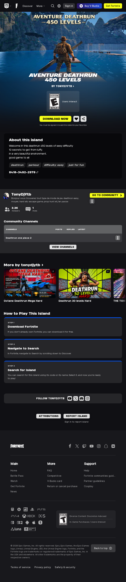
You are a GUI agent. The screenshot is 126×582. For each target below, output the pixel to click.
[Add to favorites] (76, 119)
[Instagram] (87, 398)
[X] (75, 398)
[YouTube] (69, 398)
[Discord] (81, 398)
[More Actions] (92, 201)
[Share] (83, 119)
